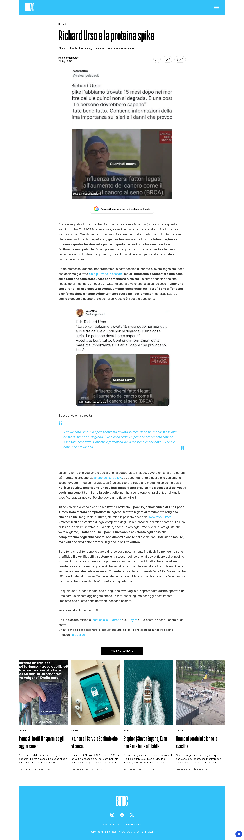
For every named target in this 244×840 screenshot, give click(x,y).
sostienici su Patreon (107, 620)
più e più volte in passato (106, 274)
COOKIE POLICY (133, 824)
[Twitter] (132, 815)
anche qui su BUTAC (108, 477)
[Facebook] (122, 815)
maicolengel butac (68, 57)
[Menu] (216, 7)
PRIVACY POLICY (111, 824)
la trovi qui (78, 634)
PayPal (133, 620)
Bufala (22, 730)
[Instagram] (112, 815)
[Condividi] (157, 59)
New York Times (160, 517)
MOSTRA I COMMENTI (122, 650)
